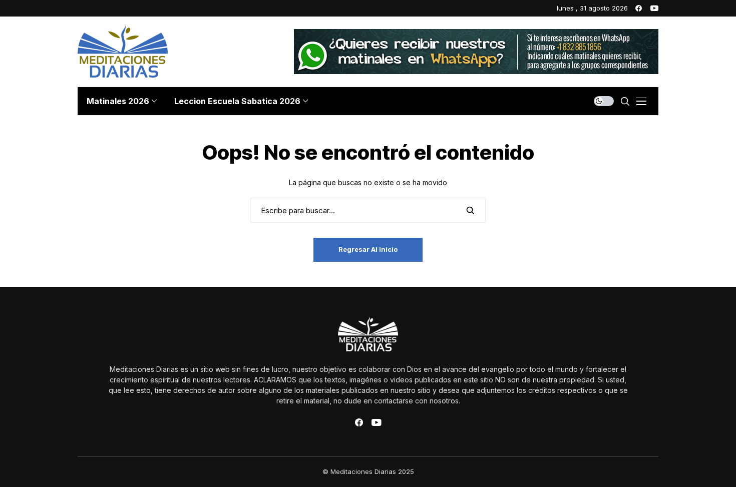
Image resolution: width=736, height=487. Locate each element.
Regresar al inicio (368, 249)
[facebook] (638, 8)
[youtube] (654, 8)
